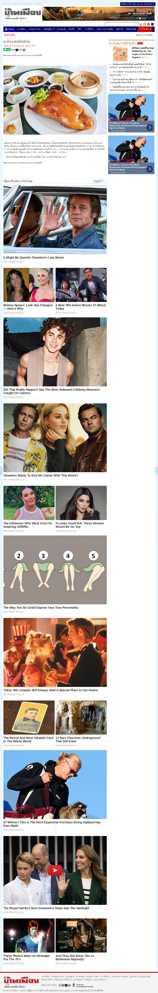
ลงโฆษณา (28, 4)
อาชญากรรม (34, 29)
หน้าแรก (7, 4)
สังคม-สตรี (131, 29)
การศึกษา (89, 29)
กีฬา (80, 29)
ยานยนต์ (61, 29)
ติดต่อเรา (39, 4)
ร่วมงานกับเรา (99, 979)
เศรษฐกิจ (48, 29)
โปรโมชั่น (144, 29)
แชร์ (13, 50)
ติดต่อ (88, 979)
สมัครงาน (17, 4)
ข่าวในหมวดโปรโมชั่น (122, 43)
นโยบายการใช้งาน (63, 979)
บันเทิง (72, 29)
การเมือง (21, 29)
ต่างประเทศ (144, 976)
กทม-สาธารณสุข (105, 29)
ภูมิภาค (119, 29)
